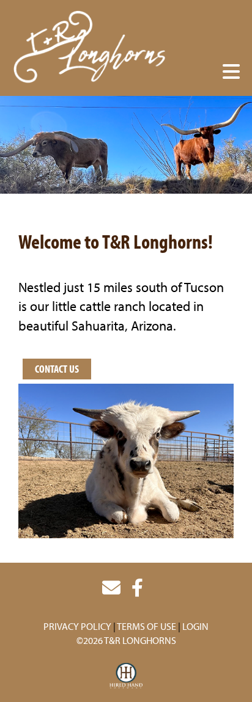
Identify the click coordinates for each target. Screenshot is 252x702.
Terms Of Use (146, 626)
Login (195, 626)
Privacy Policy (77, 626)
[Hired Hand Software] (126, 676)
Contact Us (57, 369)
